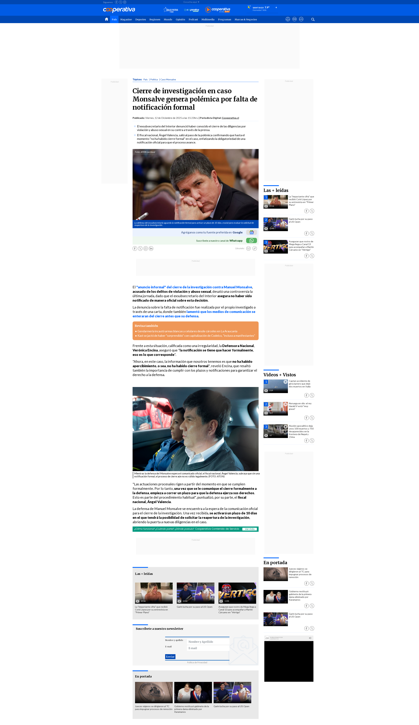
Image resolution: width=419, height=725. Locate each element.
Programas (224, 19)
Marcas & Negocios (246, 19)
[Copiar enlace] (254, 248)
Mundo (168, 19)
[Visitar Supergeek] (301, 22)
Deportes (140, 19)
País (114, 19)
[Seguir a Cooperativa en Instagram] (124, 2)
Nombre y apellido (174, 640)
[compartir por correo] (248, 248)
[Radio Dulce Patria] (170, 10)
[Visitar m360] (294, 22)
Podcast (193, 19)
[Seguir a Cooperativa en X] (120, 2)
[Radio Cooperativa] (217, 10)
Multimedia (207, 19)
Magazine (126, 19)
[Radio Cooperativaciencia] (191, 10)
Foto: (137, 152)
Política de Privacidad (197, 662)
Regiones (154, 19)
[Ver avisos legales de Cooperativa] (288, 22)
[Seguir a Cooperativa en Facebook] (116, 2)
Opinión (180, 19)
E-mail (168, 646)
